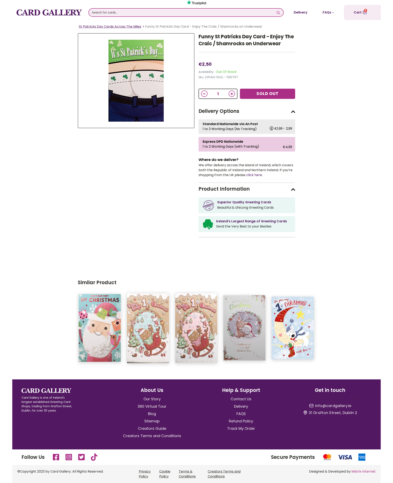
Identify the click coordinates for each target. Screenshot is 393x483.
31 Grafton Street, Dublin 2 (333, 413)
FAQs (327, 12)
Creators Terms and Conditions (152, 435)
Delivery (300, 12)
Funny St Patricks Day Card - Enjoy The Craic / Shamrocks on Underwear (246, 40)
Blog (152, 413)
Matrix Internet (363, 471)
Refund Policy (241, 421)
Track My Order (241, 428)
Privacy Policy (145, 474)
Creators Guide (152, 428)
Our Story (152, 399)
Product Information (224, 189)
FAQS (241, 413)
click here (254, 175)
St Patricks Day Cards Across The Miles (110, 26)
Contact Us (241, 399)
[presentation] (70, 330)
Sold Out (267, 93)
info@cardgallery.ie (333, 406)
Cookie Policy (164, 474)
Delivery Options (219, 111)
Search (278, 12)
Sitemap (152, 421)
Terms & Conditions (187, 474)
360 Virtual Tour (152, 406)
